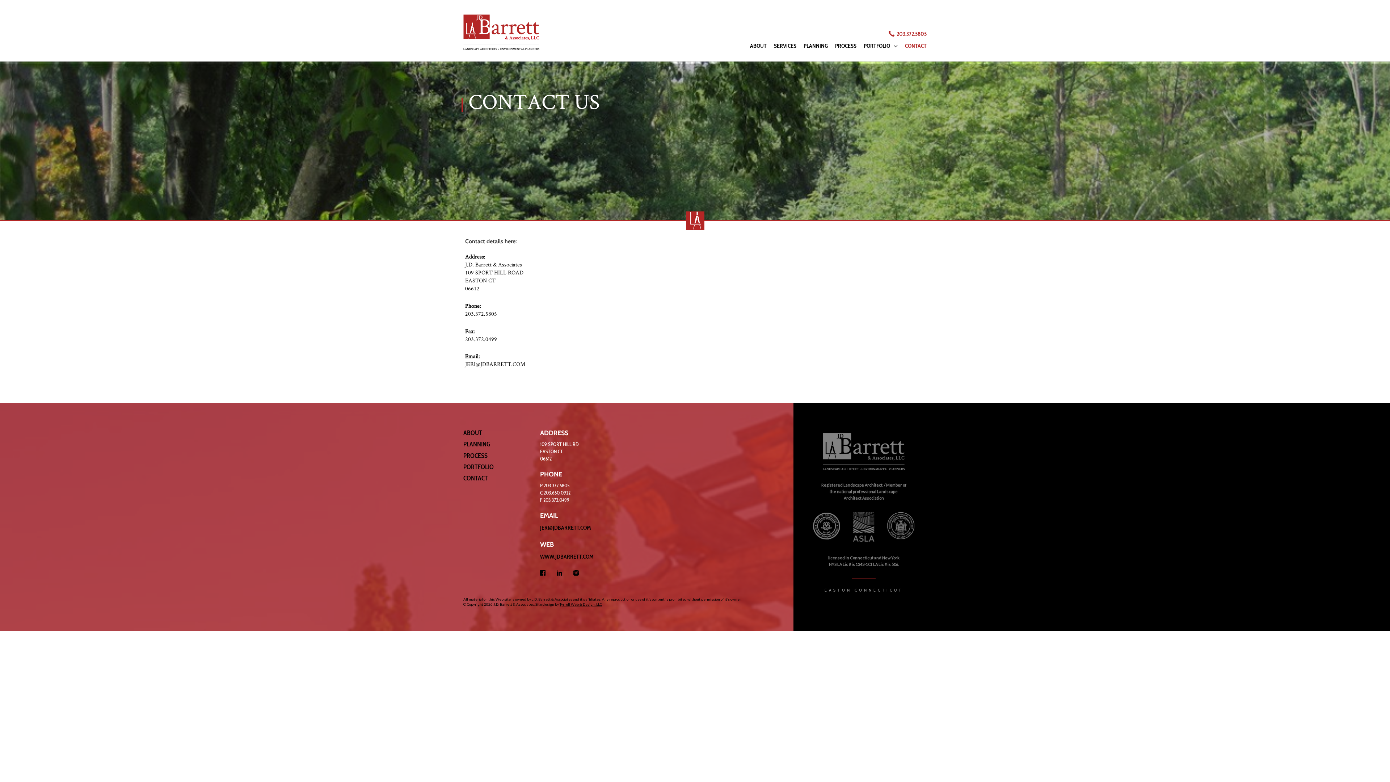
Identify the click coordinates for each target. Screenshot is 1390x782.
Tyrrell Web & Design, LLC (581, 604)
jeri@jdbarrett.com (565, 527)
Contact (475, 478)
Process (475, 456)
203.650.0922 (557, 492)
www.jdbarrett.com (567, 556)
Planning (476, 444)
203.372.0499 (481, 339)
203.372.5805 (912, 33)
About (472, 433)
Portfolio (478, 467)
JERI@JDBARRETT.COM (495, 364)
